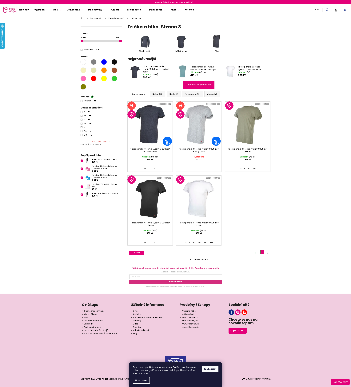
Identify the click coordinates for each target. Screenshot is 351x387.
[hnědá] (114, 70)
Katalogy (137, 320)
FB (231, 312)
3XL (87, 131)
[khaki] (83, 87)
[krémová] (83, 70)
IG (238, 312)
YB (244, 312)
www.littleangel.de (190, 327)
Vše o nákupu (90, 314)
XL (88, 123)
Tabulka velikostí (141, 330)
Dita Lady (88, 324)
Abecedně (212, 94)
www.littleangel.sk (190, 324)
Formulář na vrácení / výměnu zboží (101, 333)
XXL (88, 127)
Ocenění (137, 327)
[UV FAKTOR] (247, 124)
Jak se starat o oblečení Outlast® (149, 317)
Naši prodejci (188, 314)
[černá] (114, 62)
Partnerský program (93, 327)
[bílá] (83, 62)
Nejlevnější (157, 94)
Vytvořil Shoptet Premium (258, 379)
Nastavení (141, 380)
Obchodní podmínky (94, 311)
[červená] (93, 78)
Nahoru (137, 253)
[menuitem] (24, 9)
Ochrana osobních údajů (96, 330)
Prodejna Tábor (189, 311)
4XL (88, 135)
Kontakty (137, 314)
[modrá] (104, 62)
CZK (317, 9)
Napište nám (237, 330)
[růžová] (83, 78)
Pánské (90, 100)
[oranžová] (104, 70)
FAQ (86, 317)
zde (146, 373)
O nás (135, 311)
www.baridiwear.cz (190, 317)
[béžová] (93, 70)
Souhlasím (210, 369)
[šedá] (93, 62)
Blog (135, 333)
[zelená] (114, 78)
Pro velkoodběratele (93, 320)
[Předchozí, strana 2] (262, 252)
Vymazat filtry (100, 141)
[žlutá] (104, 78)
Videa (135, 324)
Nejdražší (174, 94)
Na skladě (91, 49)
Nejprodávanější (192, 94)
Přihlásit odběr (175, 282)
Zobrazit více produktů (198, 84)
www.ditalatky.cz (190, 320)
